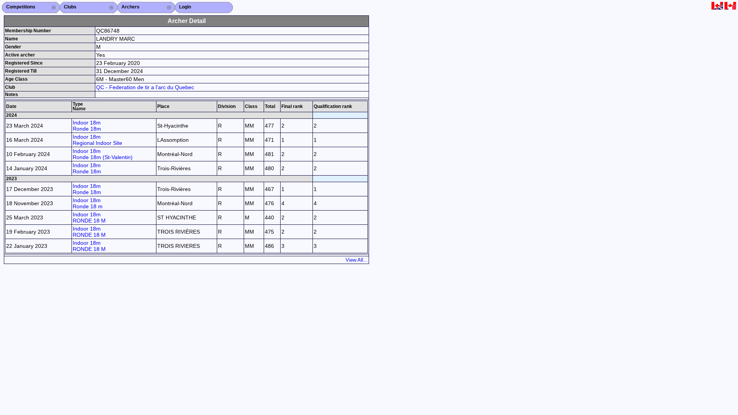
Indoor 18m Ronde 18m (87, 126)
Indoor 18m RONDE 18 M (89, 217)
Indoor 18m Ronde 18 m (88, 203)
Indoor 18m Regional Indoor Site (97, 140)
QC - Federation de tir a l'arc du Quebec (145, 87)
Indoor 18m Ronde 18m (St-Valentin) (103, 154)
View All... (357, 260)
